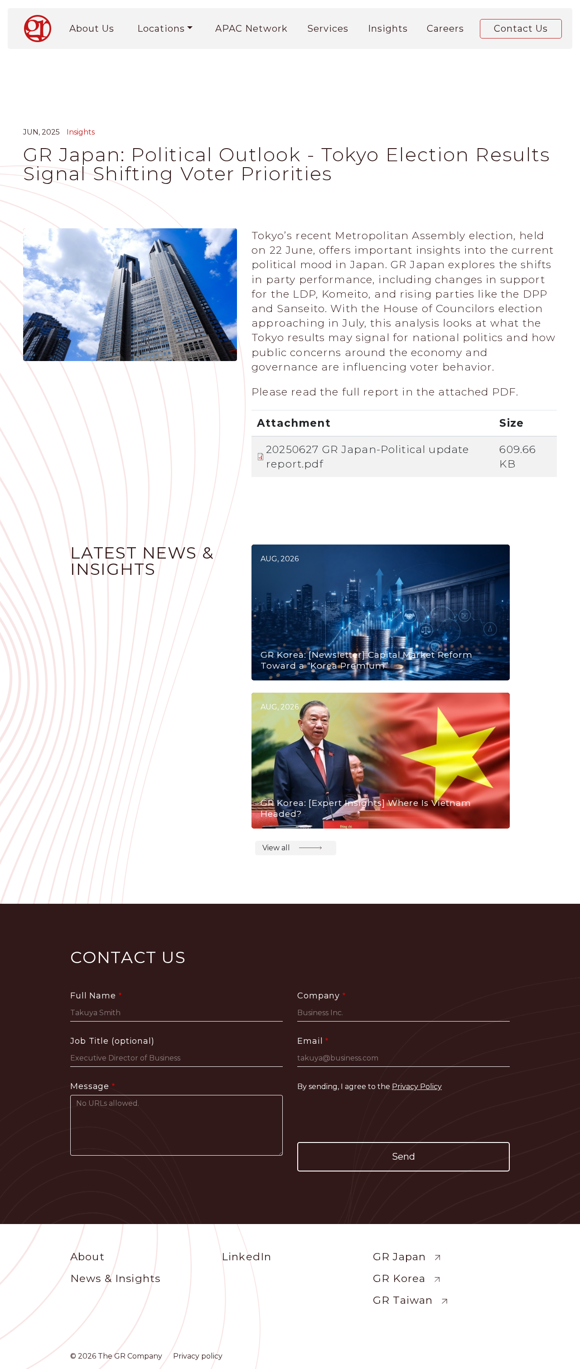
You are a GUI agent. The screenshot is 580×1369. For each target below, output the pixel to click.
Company (318, 996)
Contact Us (521, 28)
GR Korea (399, 1278)
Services (327, 28)
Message (89, 1086)
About (87, 1256)
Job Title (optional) (112, 1041)
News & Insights (115, 1278)
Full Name (93, 996)
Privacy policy (197, 1356)
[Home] (41, 28)
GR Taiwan (403, 1300)
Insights (388, 28)
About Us (91, 28)
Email (310, 1041)
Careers (445, 28)
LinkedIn (246, 1256)
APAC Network (251, 28)
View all (276, 848)
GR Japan (399, 1256)
